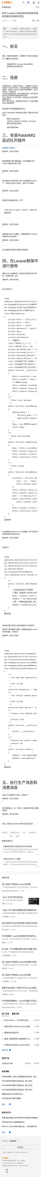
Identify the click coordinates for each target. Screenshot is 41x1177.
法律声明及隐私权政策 (9, 1161)
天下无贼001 (6, 981)
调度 (17, 836)
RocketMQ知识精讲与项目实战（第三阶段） (17, 1089)
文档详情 (27, 1063)
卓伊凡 (4, 904)
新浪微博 (13, 1141)
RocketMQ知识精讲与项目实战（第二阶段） (17, 1085)
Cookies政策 (21, 1161)
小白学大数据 (6, 955)
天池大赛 (16, 1152)
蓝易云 (4, 942)
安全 (11, 836)
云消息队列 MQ (14, 833)
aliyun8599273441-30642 (10, 891)
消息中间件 (32, 833)
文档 (3, 1152)
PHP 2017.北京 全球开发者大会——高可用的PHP (19, 1126)
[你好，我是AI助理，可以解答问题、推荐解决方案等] (28, 2)
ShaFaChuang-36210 (8, 1007)
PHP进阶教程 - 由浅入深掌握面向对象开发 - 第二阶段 (20, 1076)
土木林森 (4, 994)
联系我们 (20, 1147)
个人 (37, 7)
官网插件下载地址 (8, 148)
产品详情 (36, 1063)
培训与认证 (23, 1152)
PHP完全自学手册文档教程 (11, 1098)
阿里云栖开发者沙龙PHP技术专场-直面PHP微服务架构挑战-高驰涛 (20, 1117)
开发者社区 (9, 1152)
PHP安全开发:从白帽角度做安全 (13, 1122)
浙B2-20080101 (24, 1166)
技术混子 (4, 968)
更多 (3, 1104)
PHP (24, 833)
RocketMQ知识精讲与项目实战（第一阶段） (17, 1081)
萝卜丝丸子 (5, 930)
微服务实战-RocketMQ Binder (12, 1094)
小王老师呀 (5, 917)
